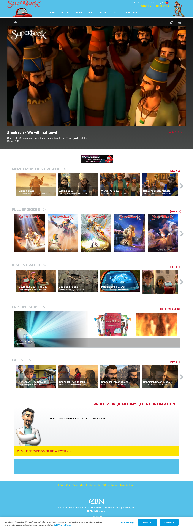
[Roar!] (31, 233)
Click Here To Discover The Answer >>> (44, 451)
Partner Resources (139, 3)
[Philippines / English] (159, 0)
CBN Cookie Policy (62, 524)
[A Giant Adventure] (64, 233)
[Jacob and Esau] (164, 233)
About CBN (96, 516)
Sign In (146, 6)
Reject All (147, 522)
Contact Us (112, 484)
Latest (21, 360)
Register (162, 6)
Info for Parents (93, 484)
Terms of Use (64, 484)
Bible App (131, 12)
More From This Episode (39, 169)
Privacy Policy (78, 484)
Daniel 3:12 (13, 141)
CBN (97, 502)
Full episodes (29, 210)
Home (53, 12)
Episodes (66, 12)
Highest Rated (29, 265)
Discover (104, 12)
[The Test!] (131, 233)
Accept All (169, 522)
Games (117, 12)
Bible (91, 12)
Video (79, 12)
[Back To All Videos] (14, 23)
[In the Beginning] (97, 233)
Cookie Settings (126, 484)
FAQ (104, 484)
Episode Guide (28, 307)
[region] (96, 522)
